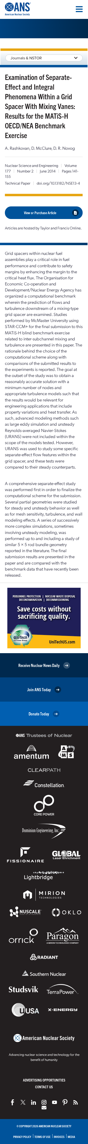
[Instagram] (44, 1102)
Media (71, 1136)
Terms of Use (42, 1136)
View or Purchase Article (40, 212)
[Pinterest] (65, 1102)
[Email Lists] (44, 1107)
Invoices (59, 1136)
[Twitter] (23, 1102)
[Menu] (79, 9)
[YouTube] (54, 1102)
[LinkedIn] (33, 1102)
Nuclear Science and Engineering (31, 165)
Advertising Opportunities (44, 1080)
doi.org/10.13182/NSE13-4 (58, 183)
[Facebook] (12, 1102)
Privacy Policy (22, 1136)
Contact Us (44, 1086)
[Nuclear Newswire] (75, 1102)
